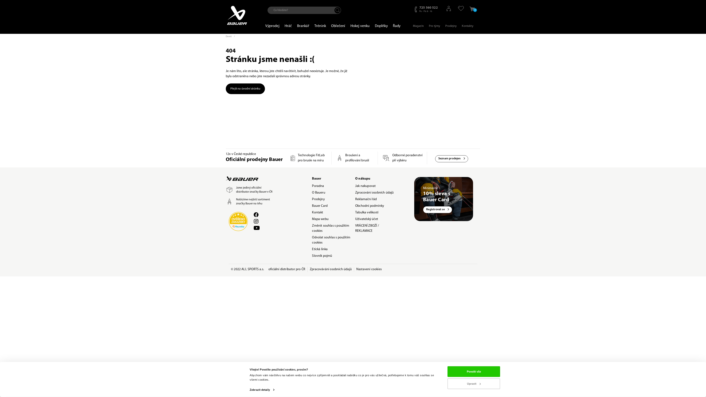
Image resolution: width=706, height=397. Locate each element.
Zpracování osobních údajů (374, 192)
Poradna (318, 186)
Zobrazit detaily (260, 389)
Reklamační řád (366, 199)
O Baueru (318, 192)
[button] (459, 8)
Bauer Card (320, 206)
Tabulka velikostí (366, 212)
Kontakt (317, 212)
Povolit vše (474, 371)
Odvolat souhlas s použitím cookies (331, 240)
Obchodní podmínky (369, 206)
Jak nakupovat (365, 186)
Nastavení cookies (369, 269)
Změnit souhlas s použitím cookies (330, 228)
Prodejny (318, 199)
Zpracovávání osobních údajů (331, 269)
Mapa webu (320, 219)
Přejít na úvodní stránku (245, 88)
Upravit (471, 383)
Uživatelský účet (366, 219)
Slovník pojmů (322, 256)
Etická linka (320, 249)
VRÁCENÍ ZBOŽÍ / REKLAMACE (367, 228)
